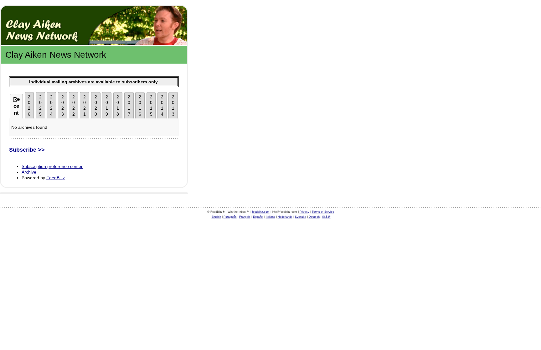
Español (258, 216)
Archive (29, 172)
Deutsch (314, 216)
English (216, 216)
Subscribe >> (27, 150)
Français (244, 216)
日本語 (326, 216)
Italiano (270, 216)
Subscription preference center (52, 166)
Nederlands (285, 216)
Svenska (300, 216)
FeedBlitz (55, 177)
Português (230, 216)
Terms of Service (323, 211)
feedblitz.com (261, 211)
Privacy (304, 211)
